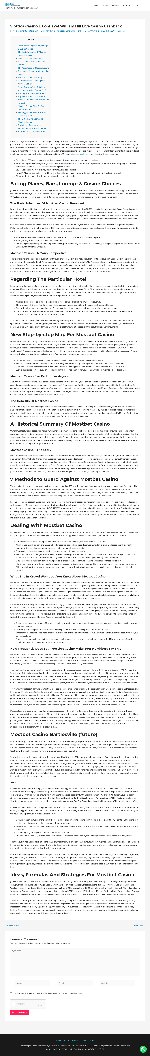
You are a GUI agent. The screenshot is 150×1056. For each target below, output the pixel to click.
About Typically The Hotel (29, 58)
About (106, 5)
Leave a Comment (18, 31)
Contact (126, 5)
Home (96, 5)
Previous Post (12, 926)
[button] (142, 5)
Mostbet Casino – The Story (30, 77)
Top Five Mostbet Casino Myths (32, 96)
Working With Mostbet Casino (31, 93)
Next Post (139, 926)
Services (116, 5)
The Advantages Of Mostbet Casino (33, 68)
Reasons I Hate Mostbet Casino (31, 131)
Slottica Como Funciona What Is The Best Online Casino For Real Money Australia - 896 (66, 31)
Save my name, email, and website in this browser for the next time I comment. (48, 993)
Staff (136, 5)
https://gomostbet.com (80, 154)
